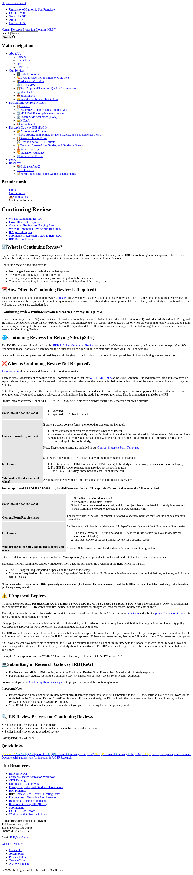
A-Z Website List (19, 863)
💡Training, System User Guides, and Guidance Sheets (50, 145)
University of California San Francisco (32, 9)
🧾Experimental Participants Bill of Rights (42, 109)
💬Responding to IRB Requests (36, 141)
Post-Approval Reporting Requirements (32, 797)
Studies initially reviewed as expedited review (32, 731)
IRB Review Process (21, 239)
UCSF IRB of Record (22, 811)
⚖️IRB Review (26, 84)
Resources (15, 163)
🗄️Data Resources (28, 74)
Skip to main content (14, 3)
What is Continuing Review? (26, 218)
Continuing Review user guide (47, 682)
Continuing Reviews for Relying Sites (31, 225)
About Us (15, 53)
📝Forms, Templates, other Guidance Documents (46, 173)
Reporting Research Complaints (28, 800)
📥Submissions (26, 95)
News (12, 159)
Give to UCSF (17, 23)
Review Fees (23, 794)
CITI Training (17, 780)
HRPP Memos (17, 790)
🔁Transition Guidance (30, 152)
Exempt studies (11, 371)
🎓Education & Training (31, 81)
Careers (21, 56)
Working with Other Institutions (28, 814)
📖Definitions (25, 170)
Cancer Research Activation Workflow (32, 777)
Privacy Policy (17, 857)
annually (61, 297)
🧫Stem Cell (24, 92)
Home (12, 189)
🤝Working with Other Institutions (37, 99)
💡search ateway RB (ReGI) (125, 754)
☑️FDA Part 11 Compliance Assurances (41, 113)
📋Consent (23, 106)
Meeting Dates (51, 794)
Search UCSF (17, 16)
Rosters (37, 794)
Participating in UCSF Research (53, 757)
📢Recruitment (26, 124)
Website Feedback (13, 843)
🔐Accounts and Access (31, 131)
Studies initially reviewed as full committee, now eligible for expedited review (51, 728)
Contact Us (23, 60)
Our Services (17, 70)
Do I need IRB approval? (24, 783)
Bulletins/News (18, 773)
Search (6, 33)
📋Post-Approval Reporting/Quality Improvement (47, 88)
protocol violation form (169, 613)
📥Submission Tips (28, 149)
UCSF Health (17, 13)
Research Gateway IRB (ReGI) (28, 127)
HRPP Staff (24, 67)
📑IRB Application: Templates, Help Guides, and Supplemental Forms (59, 134)
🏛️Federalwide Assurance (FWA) (37, 117)
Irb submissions (24, 757)
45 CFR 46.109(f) (101, 377)
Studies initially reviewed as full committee (30, 724)
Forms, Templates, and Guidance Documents (36, 787)
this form (133, 613)
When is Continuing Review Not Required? (35, 228)
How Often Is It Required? (25, 222)
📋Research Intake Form (32, 138)
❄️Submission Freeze (30, 156)
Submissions (16, 807)
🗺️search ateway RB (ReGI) (76, 754)
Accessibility (16, 853)
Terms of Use (17, 860)
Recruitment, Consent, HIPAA (27, 102)
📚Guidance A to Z (28, 166)
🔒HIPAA (23, 120)
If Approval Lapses (20, 232)
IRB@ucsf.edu (19, 837)
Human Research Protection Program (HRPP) (29, 29)
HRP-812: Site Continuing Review (73, 345)
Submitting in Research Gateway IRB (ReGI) (36, 235)
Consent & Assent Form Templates (118, 447)
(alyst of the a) (27, 754)
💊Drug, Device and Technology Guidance (43, 77)
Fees (19, 63)
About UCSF (17, 19)
